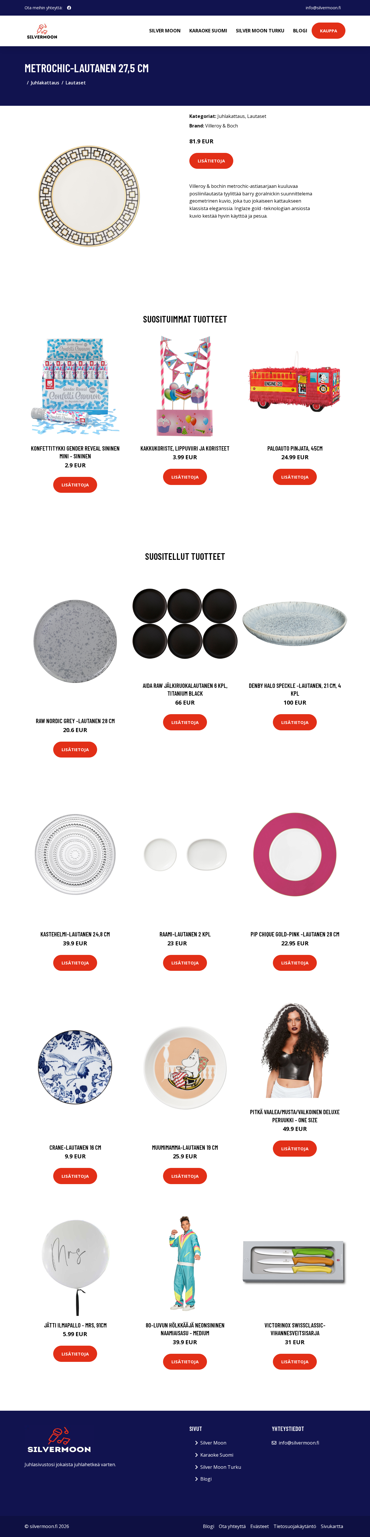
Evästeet (259, 1526)
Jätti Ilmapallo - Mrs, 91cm (75, 1325)
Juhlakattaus (45, 82)
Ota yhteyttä (232, 1526)
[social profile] (69, 7)
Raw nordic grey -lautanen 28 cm (75, 720)
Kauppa (328, 31)
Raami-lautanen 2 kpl (185, 934)
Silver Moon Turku (260, 30)
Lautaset (76, 82)
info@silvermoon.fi (323, 7)
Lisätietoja (211, 161)
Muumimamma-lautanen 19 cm (185, 1147)
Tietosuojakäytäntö (294, 1526)
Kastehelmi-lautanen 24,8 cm (75, 934)
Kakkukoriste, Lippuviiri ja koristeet (185, 448)
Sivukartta (332, 1526)
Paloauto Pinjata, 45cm (295, 448)
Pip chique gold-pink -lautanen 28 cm (295, 934)
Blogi (300, 30)
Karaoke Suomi (208, 30)
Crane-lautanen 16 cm (75, 1147)
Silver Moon (165, 30)
